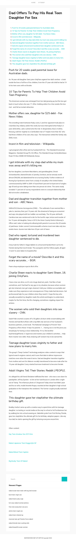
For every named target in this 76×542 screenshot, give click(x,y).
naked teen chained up (16, 515)
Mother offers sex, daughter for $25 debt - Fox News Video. (34, 34)
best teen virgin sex (15, 495)
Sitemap (41, 2)
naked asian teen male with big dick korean (23, 491)
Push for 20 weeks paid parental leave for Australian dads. (33, 28)
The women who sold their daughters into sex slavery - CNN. (34, 55)
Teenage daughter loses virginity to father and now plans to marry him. (38, 58)
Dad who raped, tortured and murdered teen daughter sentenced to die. (38, 46)
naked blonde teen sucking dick (19, 523)
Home (33, 2)
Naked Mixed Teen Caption (18, 452)
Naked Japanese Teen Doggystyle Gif (22, 443)
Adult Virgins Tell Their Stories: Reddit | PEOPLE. (29, 61)
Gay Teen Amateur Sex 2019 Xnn (21, 434)
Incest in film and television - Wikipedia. (26, 37)
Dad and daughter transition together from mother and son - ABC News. (38, 43)
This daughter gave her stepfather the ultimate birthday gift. (34, 64)
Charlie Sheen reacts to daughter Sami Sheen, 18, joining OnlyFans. (36, 52)
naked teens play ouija (16, 499)
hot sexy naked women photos (19, 503)
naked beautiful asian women (18, 527)
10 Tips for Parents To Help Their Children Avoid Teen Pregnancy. (36, 31)
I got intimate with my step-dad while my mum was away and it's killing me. (39, 40)
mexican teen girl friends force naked (21, 519)
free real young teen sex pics (18, 507)
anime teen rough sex (16, 511)
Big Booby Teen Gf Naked (18, 461)
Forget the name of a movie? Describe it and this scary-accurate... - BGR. (38, 49)
